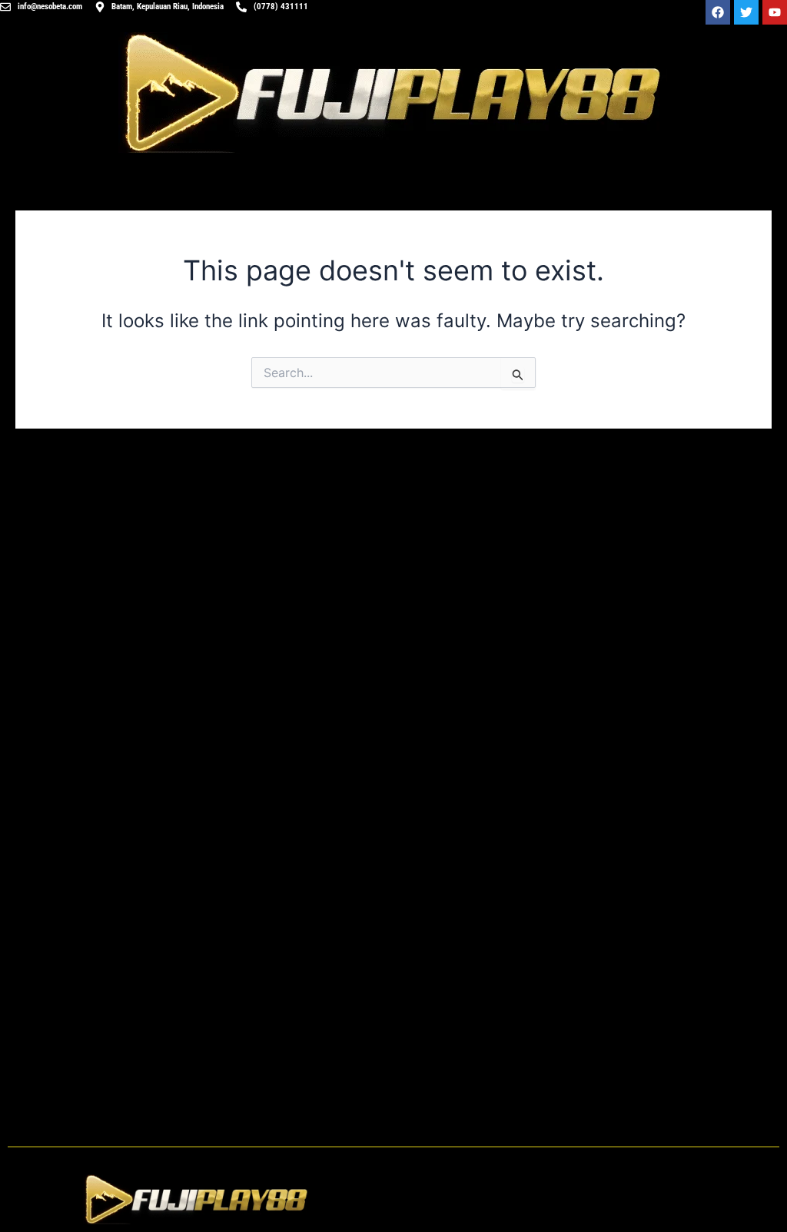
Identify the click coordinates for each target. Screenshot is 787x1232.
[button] (590, 1199)
